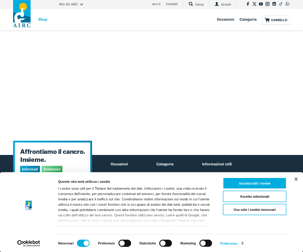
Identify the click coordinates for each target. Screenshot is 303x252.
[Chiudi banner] (296, 179)
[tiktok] (280, 4)
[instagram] (267, 4)
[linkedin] (274, 4)
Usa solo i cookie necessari (255, 209)
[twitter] (254, 4)
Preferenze (228, 243)
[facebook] (247, 4)
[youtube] (260, 4)
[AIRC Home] (22, 15)
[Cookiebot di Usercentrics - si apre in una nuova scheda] (28, 243)
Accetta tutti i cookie (255, 183)
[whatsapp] (287, 4)
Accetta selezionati (254, 196)
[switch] (124, 243)
